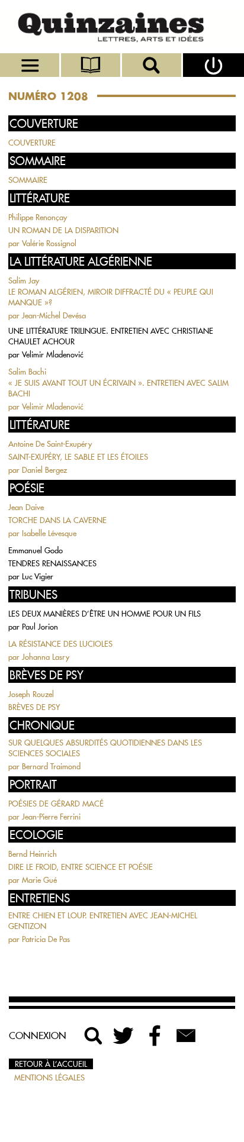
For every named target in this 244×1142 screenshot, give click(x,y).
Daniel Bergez (44, 470)
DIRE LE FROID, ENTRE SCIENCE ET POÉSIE (80, 867)
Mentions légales (49, 1077)
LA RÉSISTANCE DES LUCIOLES (60, 644)
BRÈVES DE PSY (34, 707)
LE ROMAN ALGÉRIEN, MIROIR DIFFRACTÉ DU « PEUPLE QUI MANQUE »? (110, 297)
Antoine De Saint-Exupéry (50, 444)
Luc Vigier (37, 576)
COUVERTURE (32, 142)
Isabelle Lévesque (49, 533)
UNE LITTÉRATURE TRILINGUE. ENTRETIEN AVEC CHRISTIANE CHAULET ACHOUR (110, 336)
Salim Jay (23, 280)
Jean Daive (26, 507)
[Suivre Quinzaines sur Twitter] (124, 1035)
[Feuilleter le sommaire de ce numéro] (91, 65)
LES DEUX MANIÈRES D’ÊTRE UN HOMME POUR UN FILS (104, 613)
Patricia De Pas (46, 939)
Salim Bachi (27, 371)
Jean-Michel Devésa (54, 315)
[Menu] (30, 65)
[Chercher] (152, 65)
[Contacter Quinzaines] (186, 1035)
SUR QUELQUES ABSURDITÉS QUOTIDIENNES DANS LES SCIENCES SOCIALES (105, 748)
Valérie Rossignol (49, 243)
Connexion (37, 1035)
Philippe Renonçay (37, 217)
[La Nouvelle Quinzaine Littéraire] (122, 26)
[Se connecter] (213, 65)
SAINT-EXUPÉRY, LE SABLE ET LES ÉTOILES (78, 457)
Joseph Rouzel (31, 694)
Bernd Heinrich (32, 854)
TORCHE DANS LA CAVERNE (57, 520)
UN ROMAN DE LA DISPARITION (63, 230)
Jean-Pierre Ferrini (51, 816)
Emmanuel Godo (35, 550)
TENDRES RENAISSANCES (52, 563)
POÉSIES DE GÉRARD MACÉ (56, 803)
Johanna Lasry (45, 657)
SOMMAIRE (27, 180)
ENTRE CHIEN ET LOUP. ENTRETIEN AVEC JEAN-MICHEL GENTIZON (102, 921)
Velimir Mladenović (53, 354)
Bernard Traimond (51, 766)
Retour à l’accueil (51, 1064)
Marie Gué (39, 880)
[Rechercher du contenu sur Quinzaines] (93, 1035)
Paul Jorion (40, 626)
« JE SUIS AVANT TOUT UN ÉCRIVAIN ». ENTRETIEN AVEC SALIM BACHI (118, 388)
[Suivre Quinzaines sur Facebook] (155, 1035)
